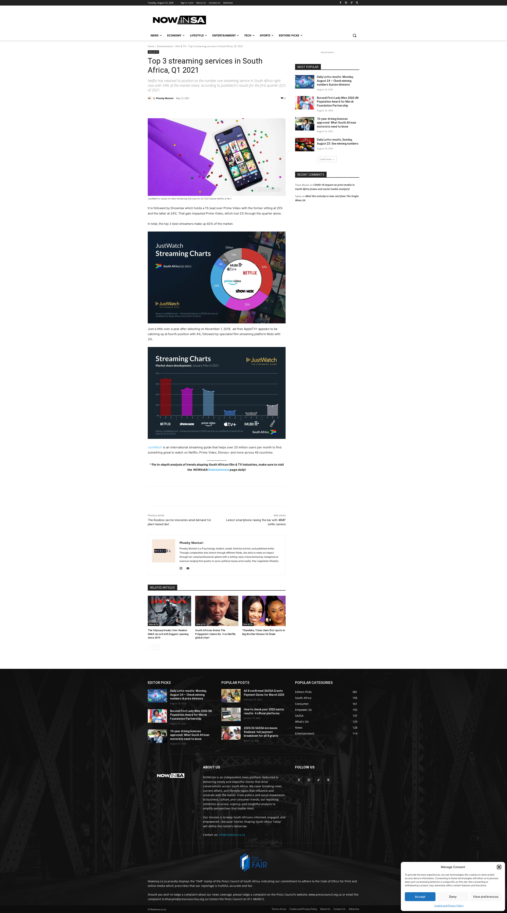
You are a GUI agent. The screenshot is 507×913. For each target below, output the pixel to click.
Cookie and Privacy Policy (449, 905)
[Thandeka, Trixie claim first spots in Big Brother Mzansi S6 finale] (264, 611)
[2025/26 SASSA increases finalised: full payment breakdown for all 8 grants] (231, 733)
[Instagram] (346, 3)
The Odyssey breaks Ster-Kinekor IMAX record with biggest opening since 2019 (168, 634)
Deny (453, 897)
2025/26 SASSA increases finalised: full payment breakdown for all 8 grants (261, 731)
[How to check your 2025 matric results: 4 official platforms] (231, 714)
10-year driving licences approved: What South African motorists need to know (336, 122)
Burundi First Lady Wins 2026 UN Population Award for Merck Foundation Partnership (337, 101)
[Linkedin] (211, 108)
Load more (326, 159)
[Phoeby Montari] (150, 98)
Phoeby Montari (164, 98)
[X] (357, 3)
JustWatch (155, 447)
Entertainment (165, 46)
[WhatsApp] (202, 108)
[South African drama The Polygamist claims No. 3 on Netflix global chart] (216, 611)
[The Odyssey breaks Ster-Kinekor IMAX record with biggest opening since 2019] (169, 611)
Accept (420, 897)
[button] (499, 867)
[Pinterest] (193, 108)
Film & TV (180, 46)
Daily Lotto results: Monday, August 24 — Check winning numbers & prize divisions (335, 80)
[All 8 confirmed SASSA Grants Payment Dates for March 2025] (231, 695)
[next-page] (156, 647)
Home (151, 46)
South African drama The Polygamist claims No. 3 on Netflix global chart (215, 634)
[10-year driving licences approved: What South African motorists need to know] (304, 124)
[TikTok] (351, 3)
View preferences (485, 897)
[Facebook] (340, 3)
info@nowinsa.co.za (232, 835)
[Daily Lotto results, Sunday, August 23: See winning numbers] (304, 144)
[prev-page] (150, 647)
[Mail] (187, 567)
